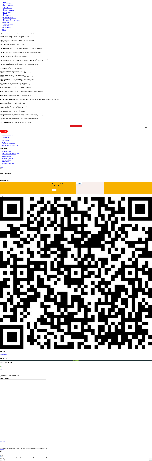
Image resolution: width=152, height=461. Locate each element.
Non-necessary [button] (2, 458)
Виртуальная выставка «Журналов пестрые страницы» (9, 154)
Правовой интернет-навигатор (7, 9)
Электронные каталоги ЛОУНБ (6, 137)
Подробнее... (2, 449)
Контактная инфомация (6, 4)
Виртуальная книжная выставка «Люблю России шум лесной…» (10, 152)
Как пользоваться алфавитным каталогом (7, 135)
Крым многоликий (4, 162)
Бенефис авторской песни (5, 161)
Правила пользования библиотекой (8, 5)
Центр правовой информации (7, 27)
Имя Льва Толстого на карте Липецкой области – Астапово (10, 159)
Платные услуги (5, 6)
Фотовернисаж (5, 13)
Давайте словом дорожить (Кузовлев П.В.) (9, 19)
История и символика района (7, 11)
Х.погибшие (2, 31)
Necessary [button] (1, 455)
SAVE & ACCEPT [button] (2, 460)
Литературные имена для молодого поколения (8, 158)
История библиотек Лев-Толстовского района (9, 18)
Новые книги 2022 (4, 142)
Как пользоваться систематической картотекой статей (9, 136)
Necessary (2, 456)
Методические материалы (5, 140)
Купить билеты (4, 131)
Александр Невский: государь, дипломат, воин (8, 163)
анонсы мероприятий (6, 22)
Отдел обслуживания (6, 25)
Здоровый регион (5, 7)
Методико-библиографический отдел (8, 24)
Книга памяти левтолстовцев (7, 15)
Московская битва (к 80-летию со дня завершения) (8, 143)
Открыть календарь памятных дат (6, 373)
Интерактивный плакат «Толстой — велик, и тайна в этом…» (11, 20)
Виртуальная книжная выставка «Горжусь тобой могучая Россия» (10, 153)
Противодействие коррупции (7, 3)
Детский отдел (5, 26)
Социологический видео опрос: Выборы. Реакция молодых (10, 157)
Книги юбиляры (4, 144)
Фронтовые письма (4, 150)
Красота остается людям (5, 155)
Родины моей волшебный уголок (6, 156)
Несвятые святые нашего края (7, 16)
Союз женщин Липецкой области (7, 8)
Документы (4, 2)
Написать (54, 189)
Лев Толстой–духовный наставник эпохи (8, 12)
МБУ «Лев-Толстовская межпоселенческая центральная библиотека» (9, 445)
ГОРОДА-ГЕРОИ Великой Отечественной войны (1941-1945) (10, 145)
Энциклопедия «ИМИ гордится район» (8, 14)
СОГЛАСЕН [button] (5, 449)
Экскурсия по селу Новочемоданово (8, 17)
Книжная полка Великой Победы (6, 151)
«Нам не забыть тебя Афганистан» (6, 160)
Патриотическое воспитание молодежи (8, 10)
